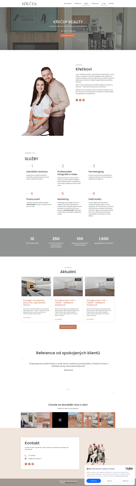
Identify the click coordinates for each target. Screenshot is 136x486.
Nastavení (109, 481)
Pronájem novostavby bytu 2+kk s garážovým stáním (34, 302)
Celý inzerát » (27, 317)
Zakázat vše (126, 481)
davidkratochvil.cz (70, 483)
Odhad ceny (95, 3)
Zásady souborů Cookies (122, 476)
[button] (23, 374)
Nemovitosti (67, 3)
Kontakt (111, 3)
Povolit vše (94, 480)
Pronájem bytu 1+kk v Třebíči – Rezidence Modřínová (65, 302)
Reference (78, 3)
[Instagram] (80, 100)
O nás (104, 3)
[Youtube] (83, 100)
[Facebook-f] (77, 100)
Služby (86, 3)
